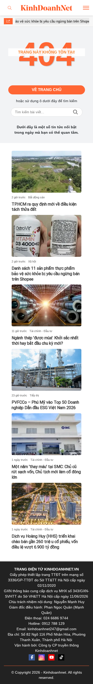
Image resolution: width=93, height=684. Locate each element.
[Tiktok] (61, 657)
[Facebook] (32, 657)
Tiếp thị (34, 395)
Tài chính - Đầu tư (40, 331)
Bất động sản (36, 197)
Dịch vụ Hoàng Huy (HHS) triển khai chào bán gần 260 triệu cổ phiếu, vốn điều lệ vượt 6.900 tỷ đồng (45, 542)
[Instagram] (41, 657)
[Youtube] (51, 657)
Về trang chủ (46, 89)
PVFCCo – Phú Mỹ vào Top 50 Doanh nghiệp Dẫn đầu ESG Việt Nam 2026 (45, 405)
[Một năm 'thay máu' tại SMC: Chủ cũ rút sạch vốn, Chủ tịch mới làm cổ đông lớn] (46, 434)
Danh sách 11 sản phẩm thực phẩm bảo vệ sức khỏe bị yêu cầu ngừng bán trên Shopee (46, 274)
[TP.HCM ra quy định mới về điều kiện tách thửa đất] (46, 172)
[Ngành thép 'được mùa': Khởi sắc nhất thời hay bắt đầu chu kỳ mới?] (46, 305)
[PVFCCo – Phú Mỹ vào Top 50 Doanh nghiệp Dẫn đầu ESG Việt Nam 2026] (46, 370)
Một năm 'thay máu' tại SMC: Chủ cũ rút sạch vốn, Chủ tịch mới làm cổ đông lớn (46, 472)
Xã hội (32, 261)
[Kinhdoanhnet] (46, 8)
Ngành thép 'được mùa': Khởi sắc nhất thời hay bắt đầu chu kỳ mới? (45, 340)
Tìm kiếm (75, 112)
